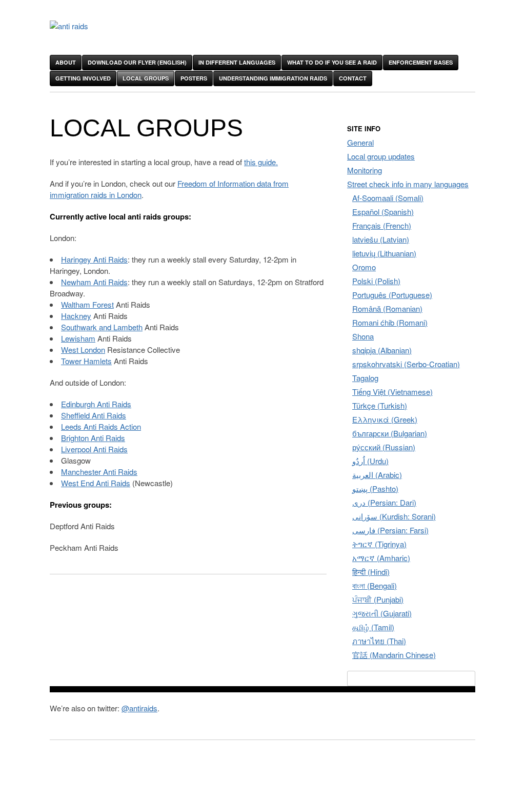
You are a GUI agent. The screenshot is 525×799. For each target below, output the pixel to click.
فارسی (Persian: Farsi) (390, 530)
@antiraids (139, 708)
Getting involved (83, 78)
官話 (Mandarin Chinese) (394, 654)
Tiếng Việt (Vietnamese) (392, 391)
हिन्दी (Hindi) (371, 571)
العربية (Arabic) (377, 474)
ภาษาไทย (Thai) (379, 640)
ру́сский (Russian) (383, 447)
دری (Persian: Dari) (384, 502)
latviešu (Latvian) (380, 239)
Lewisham (78, 338)
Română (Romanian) (387, 308)
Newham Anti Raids (94, 281)
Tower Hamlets (86, 360)
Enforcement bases (421, 62)
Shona (363, 336)
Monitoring (364, 170)
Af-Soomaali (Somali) (387, 197)
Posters (193, 78)
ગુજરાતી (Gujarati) (382, 613)
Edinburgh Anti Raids (96, 403)
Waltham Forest (87, 304)
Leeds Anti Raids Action (101, 426)
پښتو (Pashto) (375, 488)
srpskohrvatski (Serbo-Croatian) (406, 363)
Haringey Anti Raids (94, 259)
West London (83, 349)
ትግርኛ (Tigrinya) (379, 543)
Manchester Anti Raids (99, 471)
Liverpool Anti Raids (94, 449)
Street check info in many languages (408, 183)
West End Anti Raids (95, 482)
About (65, 62)
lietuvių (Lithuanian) (384, 253)
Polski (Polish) (376, 280)
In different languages (236, 62)
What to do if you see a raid (332, 62)
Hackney (76, 315)
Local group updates (381, 156)
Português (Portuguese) (392, 294)
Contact (353, 78)
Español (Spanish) (383, 211)
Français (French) (381, 225)
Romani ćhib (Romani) (390, 322)
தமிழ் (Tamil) (373, 627)
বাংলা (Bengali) (374, 585)
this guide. (261, 161)
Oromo (364, 267)
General (360, 142)
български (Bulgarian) (389, 433)
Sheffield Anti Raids (93, 415)
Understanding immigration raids (273, 78)
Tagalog (365, 377)
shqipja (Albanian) (382, 350)
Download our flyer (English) (137, 62)
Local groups (146, 78)
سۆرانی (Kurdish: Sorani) (394, 516)
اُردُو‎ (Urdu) (370, 460)
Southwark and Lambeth (102, 327)
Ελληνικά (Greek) (384, 419)
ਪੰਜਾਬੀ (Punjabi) (377, 599)
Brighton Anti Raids (93, 437)
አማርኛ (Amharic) (381, 557)
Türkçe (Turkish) (379, 405)
